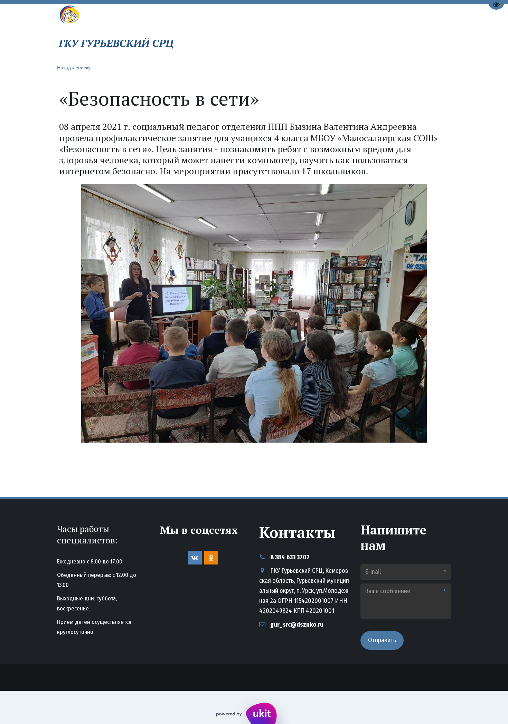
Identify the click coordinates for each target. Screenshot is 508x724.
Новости (309, 32)
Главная (236, 32)
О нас (270, 32)
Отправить (382, 640)
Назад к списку (74, 67)
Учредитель (396, 32)
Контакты (351, 32)
